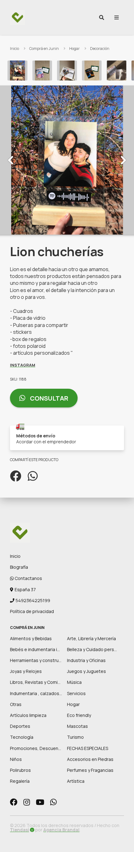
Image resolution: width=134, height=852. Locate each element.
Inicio (14, 48)
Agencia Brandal (61, 830)
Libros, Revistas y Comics (36, 682)
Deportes (20, 726)
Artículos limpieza (28, 715)
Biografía (19, 567)
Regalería (20, 781)
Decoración (99, 48)
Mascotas (77, 726)
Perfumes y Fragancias (90, 770)
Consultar (48, 398)
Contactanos (28, 578)
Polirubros (20, 770)
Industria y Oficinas (86, 660)
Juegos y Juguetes (86, 671)
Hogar (74, 48)
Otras (16, 704)
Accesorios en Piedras (90, 759)
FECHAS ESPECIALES (87, 748)
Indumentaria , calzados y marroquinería (51, 693)
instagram (22, 365)
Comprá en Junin (44, 48)
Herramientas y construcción (40, 660)
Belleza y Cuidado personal (95, 649)
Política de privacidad (32, 611)
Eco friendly (79, 715)
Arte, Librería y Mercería (91, 638)
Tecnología (21, 737)
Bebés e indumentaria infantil (40, 649)
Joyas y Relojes (26, 671)
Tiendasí (19, 830)
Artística (75, 781)
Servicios (76, 693)
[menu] (116, 17)
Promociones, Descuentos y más (44, 748)
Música (74, 682)
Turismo (75, 737)
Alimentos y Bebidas (31, 638)
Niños (16, 759)
